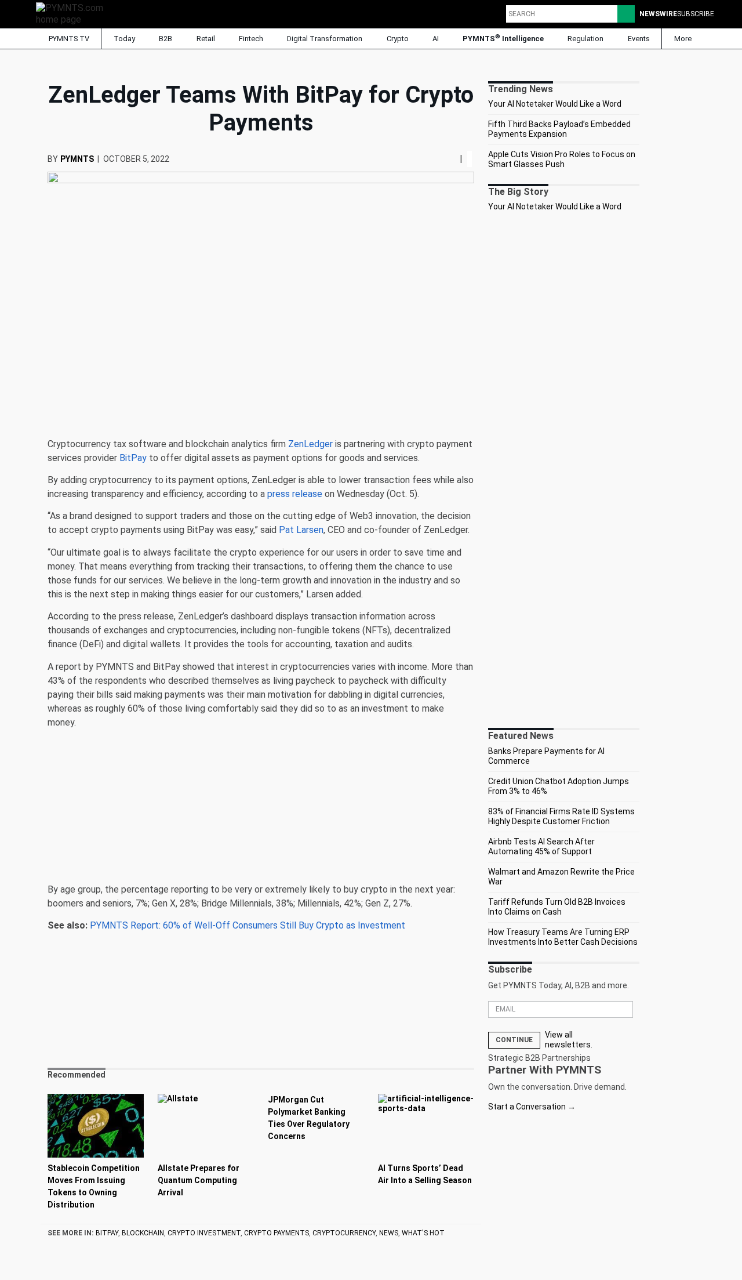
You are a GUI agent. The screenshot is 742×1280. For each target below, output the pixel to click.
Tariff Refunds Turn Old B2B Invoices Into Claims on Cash (556, 907)
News (388, 1233)
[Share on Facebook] (442, 158)
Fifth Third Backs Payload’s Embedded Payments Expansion (559, 129)
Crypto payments (276, 1233)
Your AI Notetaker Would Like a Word (554, 103)
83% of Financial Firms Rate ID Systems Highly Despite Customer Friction (561, 816)
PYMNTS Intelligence (503, 38)
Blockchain (143, 1233)
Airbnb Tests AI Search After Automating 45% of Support (541, 847)
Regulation (585, 38)
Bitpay (107, 1233)
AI (435, 38)
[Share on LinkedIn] (450, 158)
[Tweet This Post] (445, 158)
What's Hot (423, 1233)
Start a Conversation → (532, 1106)
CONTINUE (514, 1040)
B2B (165, 38)
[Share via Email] (455, 158)
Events (639, 38)
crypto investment (204, 1233)
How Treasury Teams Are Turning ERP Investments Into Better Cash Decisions (563, 937)
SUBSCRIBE (695, 14)
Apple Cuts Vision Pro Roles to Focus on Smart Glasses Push (561, 159)
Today (124, 38)
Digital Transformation (324, 38)
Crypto (398, 38)
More (683, 38)
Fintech (251, 38)
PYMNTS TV (68, 38)
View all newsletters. (568, 1040)
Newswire (658, 14)
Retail (206, 38)
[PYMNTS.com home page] (73, 13)
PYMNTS (77, 159)
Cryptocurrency (344, 1233)
